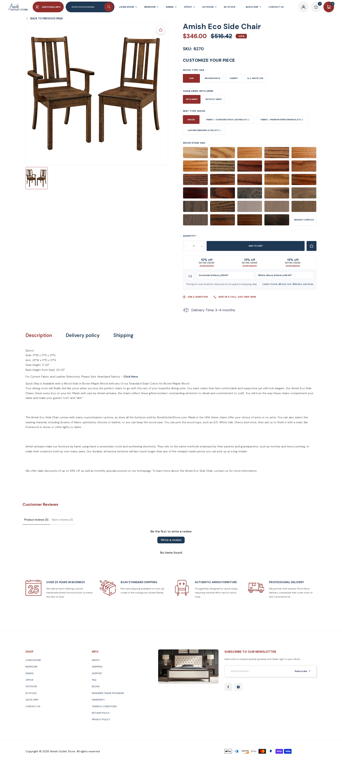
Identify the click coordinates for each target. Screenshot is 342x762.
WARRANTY (98, 699)
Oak (191, 78)
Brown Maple (212, 78)
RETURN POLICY (101, 713)
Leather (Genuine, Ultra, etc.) (204, 130)
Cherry (234, 78)
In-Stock (31, 693)
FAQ (94, 679)
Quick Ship (32, 699)
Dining (29, 673)
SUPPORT (97, 673)
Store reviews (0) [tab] (62, 519)
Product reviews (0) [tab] (36, 519)
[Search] (109, 7)
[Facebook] (228, 687)
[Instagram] (238, 687)
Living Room (33, 660)
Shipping (123, 335)
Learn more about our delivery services (288, 284)
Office (29, 679)
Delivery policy (83, 335)
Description (39, 335)
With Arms (192, 99)
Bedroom (31, 666)
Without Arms (213, 99)
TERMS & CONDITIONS (104, 706)
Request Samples (304, 219)
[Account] (303, 7)
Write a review (171, 540)
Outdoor (31, 686)
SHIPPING (97, 666)
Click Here (131, 376)
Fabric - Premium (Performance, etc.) (282, 119)
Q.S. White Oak (255, 78)
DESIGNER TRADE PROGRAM (108, 693)
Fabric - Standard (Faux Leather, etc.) (227, 119)
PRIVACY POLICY (101, 719)
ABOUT (96, 660)
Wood (191, 119)
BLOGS (96, 686)
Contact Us (33, 706)
